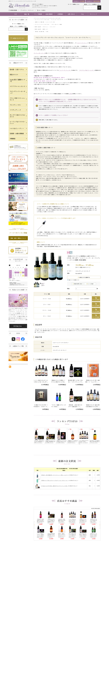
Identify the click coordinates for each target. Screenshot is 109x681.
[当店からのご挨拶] (18, 300)
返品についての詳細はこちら (74, 280)
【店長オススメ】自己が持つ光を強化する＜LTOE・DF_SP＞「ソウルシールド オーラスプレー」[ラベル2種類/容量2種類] (93, 405)
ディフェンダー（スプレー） (56, 19)
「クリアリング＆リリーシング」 (86, 70)
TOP (15, 14)
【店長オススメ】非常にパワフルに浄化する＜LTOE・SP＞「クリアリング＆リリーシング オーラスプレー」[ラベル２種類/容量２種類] (58, 381)
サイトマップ (93, 14)
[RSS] (10, 367)
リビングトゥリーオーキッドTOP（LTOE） (42, 19)
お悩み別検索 (48, 14)
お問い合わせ (71, 14)
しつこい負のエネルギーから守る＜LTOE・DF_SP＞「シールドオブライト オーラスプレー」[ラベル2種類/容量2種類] (41, 381)
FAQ (82, 14)
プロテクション (45, 26)
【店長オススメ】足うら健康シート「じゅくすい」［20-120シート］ (92, 381)
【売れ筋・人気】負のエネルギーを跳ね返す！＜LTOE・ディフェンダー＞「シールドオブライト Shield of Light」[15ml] (75, 405)
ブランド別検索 (38, 14)
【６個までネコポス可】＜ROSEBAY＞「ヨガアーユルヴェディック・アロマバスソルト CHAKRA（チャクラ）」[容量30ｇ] (41, 405)
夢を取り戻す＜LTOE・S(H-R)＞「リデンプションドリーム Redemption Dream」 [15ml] (75, 381)
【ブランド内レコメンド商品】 (56, 24)
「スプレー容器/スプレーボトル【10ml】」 (58, 405)
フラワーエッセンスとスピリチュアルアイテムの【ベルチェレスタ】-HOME (47, 18)
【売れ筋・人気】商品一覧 (39, 31)
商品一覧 (26, 14)
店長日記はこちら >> (18, 326)
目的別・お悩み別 (38, 26)
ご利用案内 (60, 14)
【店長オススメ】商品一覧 (39, 22)
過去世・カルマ (45, 29)
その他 (47, 31)
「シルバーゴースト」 (81, 43)
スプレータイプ (52, 26)
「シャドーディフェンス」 (65, 70)
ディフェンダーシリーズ (39, 53)
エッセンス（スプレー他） (50, 22)
